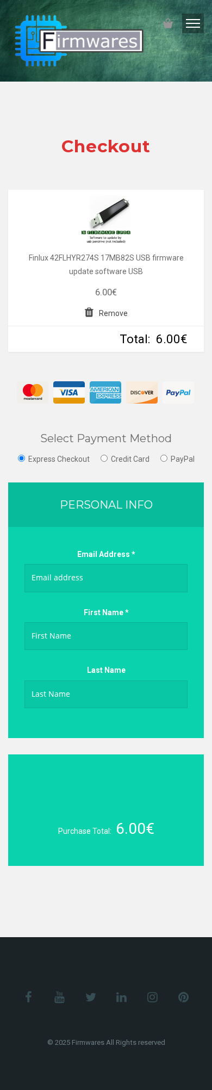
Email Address (106, 554)
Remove (113, 313)
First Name (106, 612)
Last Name (106, 670)
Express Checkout (59, 459)
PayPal (183, 459)
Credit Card (130, 459)
